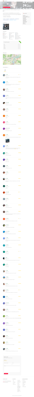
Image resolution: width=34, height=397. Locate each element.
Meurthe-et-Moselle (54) (27, 9)
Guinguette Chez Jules (19, 391)
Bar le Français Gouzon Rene (18, 387)
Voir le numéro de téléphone (6, 7)
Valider (6, 373)
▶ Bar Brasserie (24, 18)
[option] (6, 27)
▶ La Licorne (24, 15)
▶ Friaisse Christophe (25, 21)
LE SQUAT (18, 385)
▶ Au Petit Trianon (24, 22)
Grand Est (23, 9)
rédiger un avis (19, 14)
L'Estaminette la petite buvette (19, 386)
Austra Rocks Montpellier (18, 390)
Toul (30, 9)
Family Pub (18, 384)
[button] (3, 59)
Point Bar (18, 383)
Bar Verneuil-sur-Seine (24, 383)
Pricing (13, 383)
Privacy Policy (14, 384)
